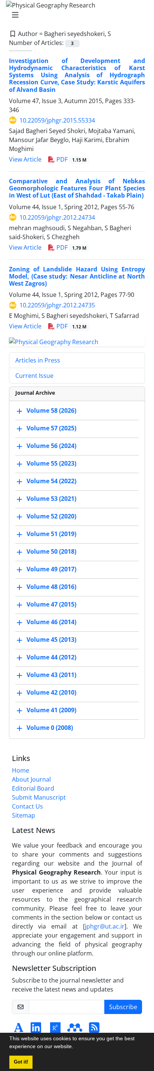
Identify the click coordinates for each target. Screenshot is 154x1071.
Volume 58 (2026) (51, 410)
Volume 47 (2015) (51, 604)
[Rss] (94, 1030)
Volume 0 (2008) (50, 727)
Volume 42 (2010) (51, 692)
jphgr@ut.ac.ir (104, 926)
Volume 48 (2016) (51, 587)
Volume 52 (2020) (51, 516)
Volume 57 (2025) (51, 428)
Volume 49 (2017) (51, 569)
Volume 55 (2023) (51, 463)
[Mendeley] (75, 1030)
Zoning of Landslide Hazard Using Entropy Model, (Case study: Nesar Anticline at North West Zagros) (77, 276)
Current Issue (34, 375)
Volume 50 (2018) (51, 551)
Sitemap (23, 815)
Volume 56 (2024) (51, 446)
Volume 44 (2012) (51, 657)
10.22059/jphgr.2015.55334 (57, 120)
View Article (25, 159)
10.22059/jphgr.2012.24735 (57, 305)
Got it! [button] (21, 1062)
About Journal (31, 779)
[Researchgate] (55, 1030)
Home (20, 770)
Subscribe (123, 1007)
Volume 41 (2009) (51, 710)
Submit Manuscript (39, 797)
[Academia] (18, 1030)
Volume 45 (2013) (51, 639)
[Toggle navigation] (75, 15)
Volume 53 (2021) (51, 498)
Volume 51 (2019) (51, 534)
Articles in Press (37, 360)
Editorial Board (33, 788)
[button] (76, 1047)
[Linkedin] (36, 1030)
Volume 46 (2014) (51, 622)
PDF (70, 159)
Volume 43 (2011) (51, 675)
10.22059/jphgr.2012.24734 (57, 217)
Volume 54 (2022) (51, 481)
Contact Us (27, 806)
